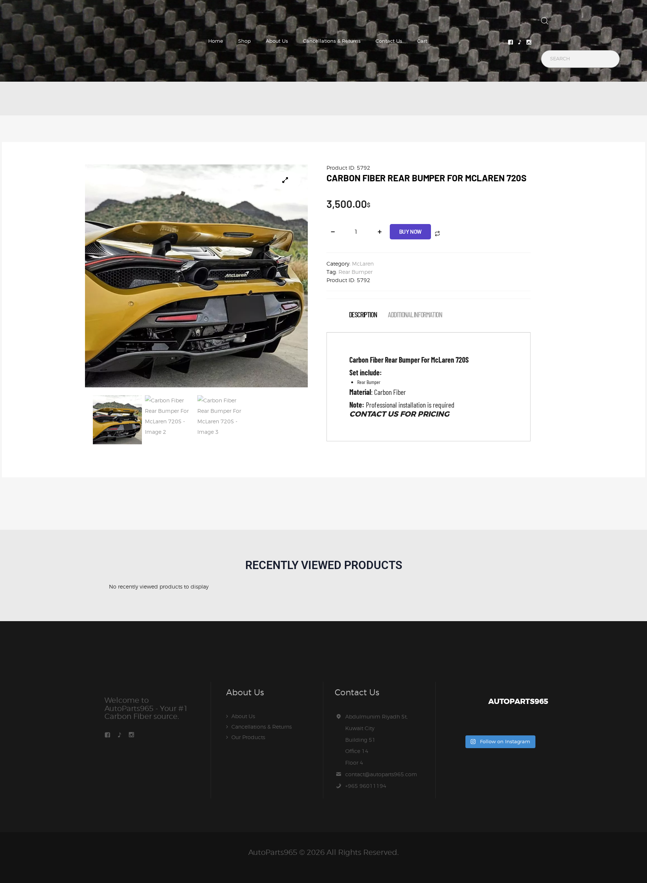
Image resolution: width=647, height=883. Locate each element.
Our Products (248, 737)
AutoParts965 (272, 852)
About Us (277, 41)
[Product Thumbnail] (285, 180)
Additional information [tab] (415, 314)
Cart (422, 41)
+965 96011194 (365, 786)
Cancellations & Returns (332, 41)
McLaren (363, 263)
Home (215, 41)
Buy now (410, 231)
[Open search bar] (545, 22)
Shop (244, 41)
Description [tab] (363, 314)
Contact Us (389, 41)
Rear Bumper (355, 272)
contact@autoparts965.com (381, 774)
